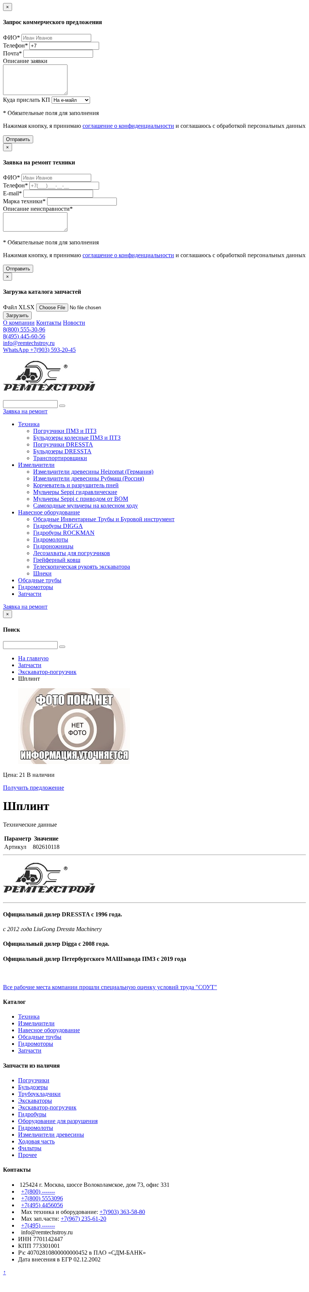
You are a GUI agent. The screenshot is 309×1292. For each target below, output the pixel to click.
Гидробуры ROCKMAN (64, 532)
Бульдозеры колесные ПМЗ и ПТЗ (77, 437)
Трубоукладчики (39, 1094)
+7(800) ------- (38, 1191)
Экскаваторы (35, 1100)
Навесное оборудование (49, 512)
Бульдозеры (33, 1087)
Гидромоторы (35, 587)
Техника (29, 424)
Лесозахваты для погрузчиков (71, 553)
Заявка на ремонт (25, 411)
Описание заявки (25, 61)
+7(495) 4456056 (42, 1205)
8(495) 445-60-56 (24, 336)
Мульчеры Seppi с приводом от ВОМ (80, 499)
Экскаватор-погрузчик (47, 1107)
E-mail (12, 193)
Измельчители (36, 465)
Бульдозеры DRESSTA (62, 451)
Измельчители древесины (51, 1134)
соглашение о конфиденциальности (128, 126)
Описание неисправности (38, 209)
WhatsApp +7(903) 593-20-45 (39, 350)
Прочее (27, 1155)
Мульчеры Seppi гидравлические (75, 492)
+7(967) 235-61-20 (83, 1218)
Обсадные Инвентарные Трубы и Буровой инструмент (103, 519)
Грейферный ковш (56, 560)
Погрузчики (33, 1080)
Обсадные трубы (39, 580)
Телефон (15, 45)
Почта (12, 53)
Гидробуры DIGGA (58, 526)
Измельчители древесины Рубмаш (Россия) (88, 478)
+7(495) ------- (38, 1225)
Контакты (48, 322)
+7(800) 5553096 (42, 1198)
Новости (74, 322)
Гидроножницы (53, 546)
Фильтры (29, 1148)
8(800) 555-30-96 (24, 329)
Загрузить (17, 315)
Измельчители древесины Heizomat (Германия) (93, 471)
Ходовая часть (36, 1141)
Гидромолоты (50, 539)
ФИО (11, 37)
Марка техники (24, 201)
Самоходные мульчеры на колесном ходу (85, 505)
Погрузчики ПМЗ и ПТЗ (64, 431)
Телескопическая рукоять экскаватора (81, 566)
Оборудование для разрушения (58, 1121)
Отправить (18, 139)
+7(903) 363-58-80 (122, 1212)
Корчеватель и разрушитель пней (76, 485)
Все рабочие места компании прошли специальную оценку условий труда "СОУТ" (110, 987)
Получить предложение (33, 787)
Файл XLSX (19, 307)
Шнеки (42, 573)
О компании (19, 322)
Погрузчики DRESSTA (63, 444)
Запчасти (29, 594)
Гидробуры (32, 1114)
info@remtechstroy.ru (29, 343)
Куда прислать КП (26, 100)
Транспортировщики (60, 458)
